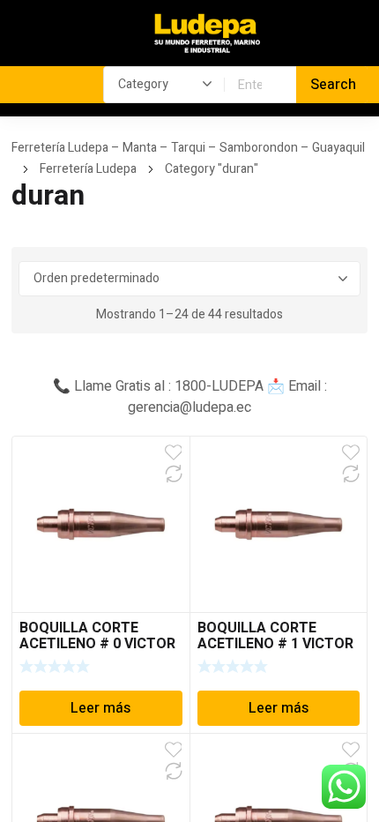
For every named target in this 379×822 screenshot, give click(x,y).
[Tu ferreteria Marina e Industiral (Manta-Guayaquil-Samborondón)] (207, 34)
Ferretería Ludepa (88, 169)
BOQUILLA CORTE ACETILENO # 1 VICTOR (275, 635)
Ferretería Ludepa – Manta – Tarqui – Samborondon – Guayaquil (188, 147)
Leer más (100, 708)
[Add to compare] (173, 473)
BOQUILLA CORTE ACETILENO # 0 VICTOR (97, 635)
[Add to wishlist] (173, 452)
